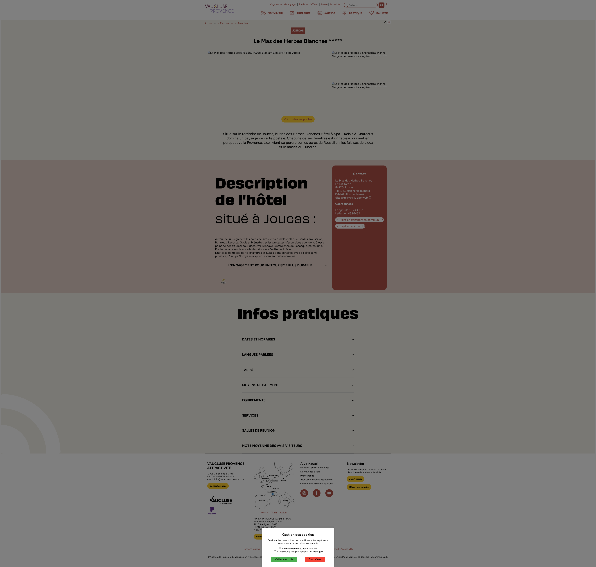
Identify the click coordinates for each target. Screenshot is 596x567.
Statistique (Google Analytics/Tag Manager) (300, 551)
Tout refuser (315, 559)
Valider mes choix (284, 559)
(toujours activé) (299, 548)
